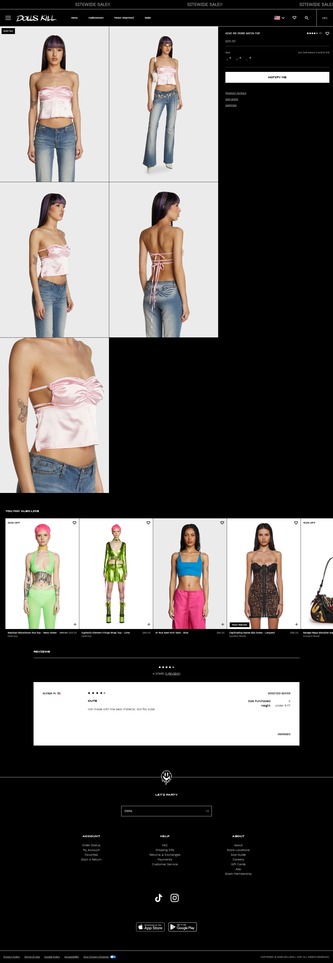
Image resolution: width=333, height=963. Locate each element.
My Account (91, 850)
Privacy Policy (11, 957)
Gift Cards (238, 864)
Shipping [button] (230, 105)
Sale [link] (148, 17)
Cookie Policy (52, 957)
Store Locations (238, 850)
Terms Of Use (32, 957)
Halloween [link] (96, 17)
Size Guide (238, 854)
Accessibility (71, 957)
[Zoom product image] (54, 104)
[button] (91, 4)
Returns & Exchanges (165, 854)
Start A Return (91, 859)
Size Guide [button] (231, 99)
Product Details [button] (235, 93)
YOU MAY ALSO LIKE (22, 511)
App (238, 869)
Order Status (91, 845)
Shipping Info (165, 850)
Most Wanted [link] (124, 17)
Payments (165, 859)
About (238, 845)
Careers (238, 859)
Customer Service (165, 864)
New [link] (74, 17)
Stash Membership (238, 874)
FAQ (164, 845)
